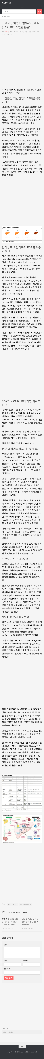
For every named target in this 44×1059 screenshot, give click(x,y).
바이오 (15, 904)
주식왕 (6, 32)
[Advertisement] (22, 63)
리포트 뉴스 (6, 16)
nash (9, 904)
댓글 (6, 945)
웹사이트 (7, 969)
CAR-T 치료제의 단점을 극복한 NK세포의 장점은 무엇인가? (10, 921)
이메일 (25, 960)
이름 (5, 960)
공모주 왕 (6, 3)
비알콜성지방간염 (25, 904)
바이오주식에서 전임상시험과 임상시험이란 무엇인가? (30, 921)
